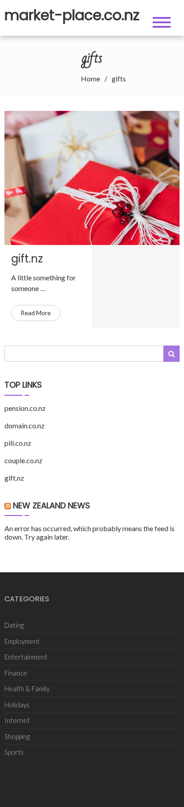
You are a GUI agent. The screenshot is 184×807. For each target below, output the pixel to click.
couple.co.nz (23, 460)
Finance (15, 673)
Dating (14, 625)
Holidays (16, 705)
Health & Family (27, 688)
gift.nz (27, 258)
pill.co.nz (17, 443)
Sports (14, 752)
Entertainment (25, 657)
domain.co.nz (24, 425)
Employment (22, 641)
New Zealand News (51, 505)
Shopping (17, 736)
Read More (36, 313)
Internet (17, 720)
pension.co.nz (25, 408)
